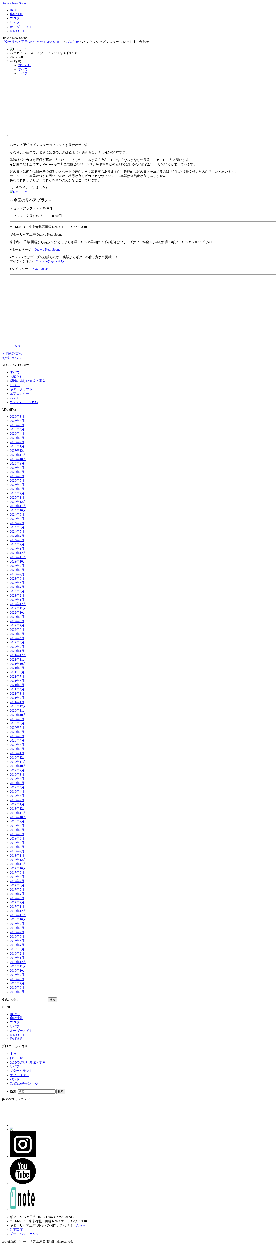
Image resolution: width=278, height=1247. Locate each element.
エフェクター (19, 393)
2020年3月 (17, 744)
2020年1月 (17, 753)
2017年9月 (17, 872)
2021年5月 (17, 685)
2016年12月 (18, 911)
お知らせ (72, 41)
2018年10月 (18, 817)
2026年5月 (17, 429)
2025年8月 (17, 467)
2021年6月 (17, 680)
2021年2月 (17, 697)
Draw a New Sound (14, 3)
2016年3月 (17, 949)
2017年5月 (17, 889)
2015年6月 (17, 987)
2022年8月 (17, 621)
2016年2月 (17, 953)
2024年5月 (17, 531)
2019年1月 (17, 804)
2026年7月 (17, 420)
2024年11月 (18, 506)
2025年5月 (17, 480)
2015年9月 (17, 974)
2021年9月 (17, 668)
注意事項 (16, 1229)
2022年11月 (18, 608)
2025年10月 (18, 459)
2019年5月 (17, 787)
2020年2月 (17, 749)
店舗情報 (16, 14)
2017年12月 (18, 859)
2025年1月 (17, 497)
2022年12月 (18, 604)
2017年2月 (17, 902)
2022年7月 (17, 625)
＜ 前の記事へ (12, 353)
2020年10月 (18, 715)
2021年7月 (17, 676)
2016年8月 (17, 928)
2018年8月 (17, 825)
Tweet (17, 345)
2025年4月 (17, 484)
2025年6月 (17, 476)
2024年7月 (17, 523)
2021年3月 (17, 693)
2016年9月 (17, 923)
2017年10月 (18, 868)
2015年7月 (17, 983)
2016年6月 (17, 936)
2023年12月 (18, 553)
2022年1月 (17, 651)
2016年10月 (18, 919)
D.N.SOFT (17, 31)
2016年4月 (17, 945)
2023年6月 (17, 578)
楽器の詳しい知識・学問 (28, 381)
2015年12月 (18, 962)
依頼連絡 (16, 1038)
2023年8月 (17, 570)
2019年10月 (18, 766)
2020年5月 (17, 736)
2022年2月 (17, 646)
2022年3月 (17, 642)
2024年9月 (17, 514)
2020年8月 (17, 723)
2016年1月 (17, 957)
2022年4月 (17, 638)
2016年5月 (17, 940)
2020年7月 (17, 727)
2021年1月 (17, 702)
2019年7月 (17, 778)
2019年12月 (18, 757)
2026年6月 (17, 425)
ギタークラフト (21, 389)
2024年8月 (17, 519)
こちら (81, 1225)
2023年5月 (17, 582)
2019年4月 (17, 791)
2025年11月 (18, 455)
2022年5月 (17, 634)
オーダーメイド (21, 27)
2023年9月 (17, 565)
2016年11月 (18, 915)
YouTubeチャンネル (50, 261)
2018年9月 (17, 821)
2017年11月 (18, 864)
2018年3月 (17, 847)
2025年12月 (18, 450)
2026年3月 (17, 438)
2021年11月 (18, 659)
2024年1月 (17, 548)
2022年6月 (17, 629)
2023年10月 (18, 561)
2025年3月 (17, 489)
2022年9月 (17, 617)
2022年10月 (18, 612)
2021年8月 (17, 672)
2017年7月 (17, 881)
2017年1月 (17, 906)
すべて (23, 69)
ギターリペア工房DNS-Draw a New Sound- (32, 41)
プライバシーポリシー (26, 1234)
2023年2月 (17, 595)
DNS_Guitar (39, 269)
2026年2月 (17, 442)
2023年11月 (18, 557)
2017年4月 (17, 894)
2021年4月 (17, 689)
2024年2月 (17, 544)
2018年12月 (18, 808)
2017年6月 (17, 885)
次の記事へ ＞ (12, 358)
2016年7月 (17, 932)
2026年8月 (17, 416)
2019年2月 (17, 800)
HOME (15, 10)
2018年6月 (17, 834)
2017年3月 (17, 898)
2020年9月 (17, 719)
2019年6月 (17, 783)
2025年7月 (17, 472)
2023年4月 (17, 587)
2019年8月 (17, 774)
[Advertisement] (143, 107)
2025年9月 (17, 463)
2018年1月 (17, 855)
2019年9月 (17, 770)
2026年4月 (17, 433)
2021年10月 (18, 663)
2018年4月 (17, 842)
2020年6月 (17, 732)
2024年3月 (17, 540)
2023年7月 (17, 574)
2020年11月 (18, 710)
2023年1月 (17, 599)
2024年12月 (18, 501)
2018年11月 (18, 813)
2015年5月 (17, 992)
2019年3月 (17, 796)
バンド (15, 398)
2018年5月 (17, 838)
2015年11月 (18, 966)
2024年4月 (17, 536)
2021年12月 (18, 655)
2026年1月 (17, 446)
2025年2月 (17, 493)
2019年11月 (18, 761)
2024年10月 (18, 510)
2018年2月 (17, 851)
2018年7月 (17, 830)
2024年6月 (17, 527)
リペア (15, 22)
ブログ (15, 18)
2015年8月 (17, 979)
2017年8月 (17, 876)
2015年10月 (18, 970)
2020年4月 (17, 740)
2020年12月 (18, 706)
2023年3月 (17, 591)
